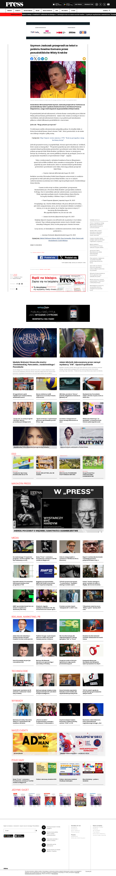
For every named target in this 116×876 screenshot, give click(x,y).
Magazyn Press (21, 483)
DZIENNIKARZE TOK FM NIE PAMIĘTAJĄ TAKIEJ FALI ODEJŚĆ (41, 531)
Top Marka (96, 832)
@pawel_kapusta (46, 220)
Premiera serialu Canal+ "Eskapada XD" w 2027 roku (68, 607)
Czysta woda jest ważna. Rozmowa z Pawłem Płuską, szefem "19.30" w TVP (68, 721)
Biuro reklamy (75, 830)
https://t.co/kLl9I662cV (68, 196)
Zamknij (88, 871)
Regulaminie (55, 873)
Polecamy (18, 760)
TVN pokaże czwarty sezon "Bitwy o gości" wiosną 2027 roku (92, 607)
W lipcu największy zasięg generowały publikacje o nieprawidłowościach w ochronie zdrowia (97, 225)
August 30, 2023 (69, 173)
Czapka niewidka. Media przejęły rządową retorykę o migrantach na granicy (97, 240)
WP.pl (43, 252)
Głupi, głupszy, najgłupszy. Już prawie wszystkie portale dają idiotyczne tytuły (97, 260)
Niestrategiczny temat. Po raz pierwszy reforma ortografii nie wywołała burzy (97, 288)
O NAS (73, 10)
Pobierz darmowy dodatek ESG (46, 779)
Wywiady (17, 700)
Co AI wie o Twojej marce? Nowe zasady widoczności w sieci (68, 420)
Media (15, 538)
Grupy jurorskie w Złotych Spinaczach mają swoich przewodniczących (68, 662)
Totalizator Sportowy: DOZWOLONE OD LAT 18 (20, 473)
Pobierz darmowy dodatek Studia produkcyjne (68, 780)
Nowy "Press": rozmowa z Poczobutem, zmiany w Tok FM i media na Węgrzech (46, 558)
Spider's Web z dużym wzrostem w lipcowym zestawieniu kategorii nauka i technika (96, 233)
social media (47, 269)
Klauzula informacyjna (78, 838)
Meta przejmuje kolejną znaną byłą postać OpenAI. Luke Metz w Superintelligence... (46, 691)
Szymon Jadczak (37, 252)
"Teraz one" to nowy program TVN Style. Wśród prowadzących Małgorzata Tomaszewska (23, 421)
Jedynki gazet (20, 789)
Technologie (20, 671)
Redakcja (74, 827)
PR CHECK (65, 10)
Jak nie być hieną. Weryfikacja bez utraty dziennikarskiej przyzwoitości (96, 253)
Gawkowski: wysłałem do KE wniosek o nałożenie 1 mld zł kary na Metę (22, 691)
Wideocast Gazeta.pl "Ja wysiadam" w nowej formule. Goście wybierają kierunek (92, 420)
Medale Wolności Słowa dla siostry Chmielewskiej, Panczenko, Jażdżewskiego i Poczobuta (34, 364)
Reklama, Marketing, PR (26, 616)
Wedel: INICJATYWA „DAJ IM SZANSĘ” (45, 473)
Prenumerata (75, 832)
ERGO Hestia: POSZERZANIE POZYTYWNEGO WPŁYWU (68, 473)
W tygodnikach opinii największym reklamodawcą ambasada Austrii (22, 395)
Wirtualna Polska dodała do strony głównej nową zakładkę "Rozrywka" (97, 275)
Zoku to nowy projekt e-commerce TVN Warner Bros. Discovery (69, 558)
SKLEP (37, 10)
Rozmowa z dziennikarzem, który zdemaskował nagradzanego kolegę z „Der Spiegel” (92, 722)
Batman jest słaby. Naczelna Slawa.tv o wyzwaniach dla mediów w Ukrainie (22, 721)
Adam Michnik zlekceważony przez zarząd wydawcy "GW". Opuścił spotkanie (79, 363)
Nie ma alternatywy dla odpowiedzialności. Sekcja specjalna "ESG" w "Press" (68, 637)
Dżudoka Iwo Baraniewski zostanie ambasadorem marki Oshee (93, 637)
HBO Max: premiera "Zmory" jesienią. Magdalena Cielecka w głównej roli (69, 395)
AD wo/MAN (96, 830)
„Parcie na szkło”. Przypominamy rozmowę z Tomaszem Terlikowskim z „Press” (45, 722)
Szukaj (105, 10)
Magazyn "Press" (98, 827)
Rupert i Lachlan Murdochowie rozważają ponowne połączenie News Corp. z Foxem (93, 559)
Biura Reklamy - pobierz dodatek (91, 780)
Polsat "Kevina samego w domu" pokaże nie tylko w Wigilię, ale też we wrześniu (91, 583)
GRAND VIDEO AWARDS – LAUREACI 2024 (74, 753)
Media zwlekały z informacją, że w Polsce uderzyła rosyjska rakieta (96, 246)
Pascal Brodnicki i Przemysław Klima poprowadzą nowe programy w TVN (23, 583)
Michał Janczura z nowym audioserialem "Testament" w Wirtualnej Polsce (97, 281)
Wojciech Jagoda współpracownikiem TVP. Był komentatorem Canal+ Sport (45, 607)
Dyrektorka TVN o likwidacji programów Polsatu (31, 447)
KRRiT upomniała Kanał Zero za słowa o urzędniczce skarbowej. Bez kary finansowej (23, 608)
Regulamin (74, 836)
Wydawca (74, 829)
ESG (57, 10)
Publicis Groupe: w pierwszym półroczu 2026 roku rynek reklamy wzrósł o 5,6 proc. (46, 637)
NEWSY (9, 10)
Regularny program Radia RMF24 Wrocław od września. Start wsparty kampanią (45, 583)
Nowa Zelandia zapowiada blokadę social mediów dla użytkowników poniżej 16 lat (68, 691)
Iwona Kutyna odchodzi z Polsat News (74, 447)
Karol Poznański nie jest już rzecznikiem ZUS (22, 661)
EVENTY (17, 10)
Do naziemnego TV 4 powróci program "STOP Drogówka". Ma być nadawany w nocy (23, 558)
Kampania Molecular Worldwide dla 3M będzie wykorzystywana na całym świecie (91, 663)
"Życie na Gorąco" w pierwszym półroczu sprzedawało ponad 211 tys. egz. (46, 420)
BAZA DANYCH (47, 10)
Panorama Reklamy (99, 834)
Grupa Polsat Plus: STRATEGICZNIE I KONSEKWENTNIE (89, 474)
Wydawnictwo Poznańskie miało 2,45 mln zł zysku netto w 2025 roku (93, 395)
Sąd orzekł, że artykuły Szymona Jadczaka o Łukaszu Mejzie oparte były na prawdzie (97, 268)
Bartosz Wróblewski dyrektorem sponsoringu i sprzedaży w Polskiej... (44, 662)
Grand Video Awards (99, 835)
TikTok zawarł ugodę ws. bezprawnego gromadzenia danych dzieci (92, 691)
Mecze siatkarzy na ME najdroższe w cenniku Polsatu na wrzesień (46, 395)
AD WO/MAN (18, 753)
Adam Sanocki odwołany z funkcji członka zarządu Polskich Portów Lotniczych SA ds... (23, 638)
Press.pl (95, 829)
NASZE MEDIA (28, 10)
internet (41, 269)
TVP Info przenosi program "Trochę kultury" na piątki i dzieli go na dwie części (68, 583)
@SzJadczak (73, 204)
